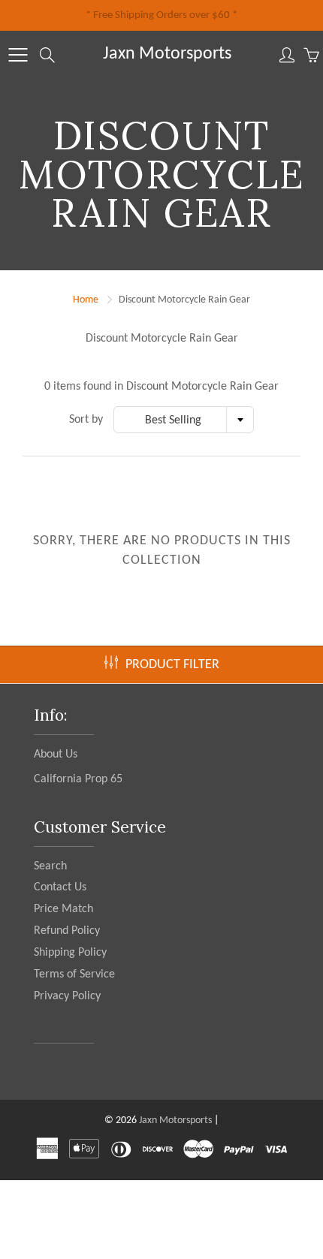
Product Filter (172, 665)
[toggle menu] (18, 55)
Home (85, 300)
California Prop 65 (78, 779)
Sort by (86, 420)
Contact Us (60, 887)
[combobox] (183, 419)
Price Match (63, 909)
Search (50, 866)
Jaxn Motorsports (167, 54)
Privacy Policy (67, 996)
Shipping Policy (70, 953)
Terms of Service (74, 974)
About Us (55, 754)
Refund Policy (67, 931)
